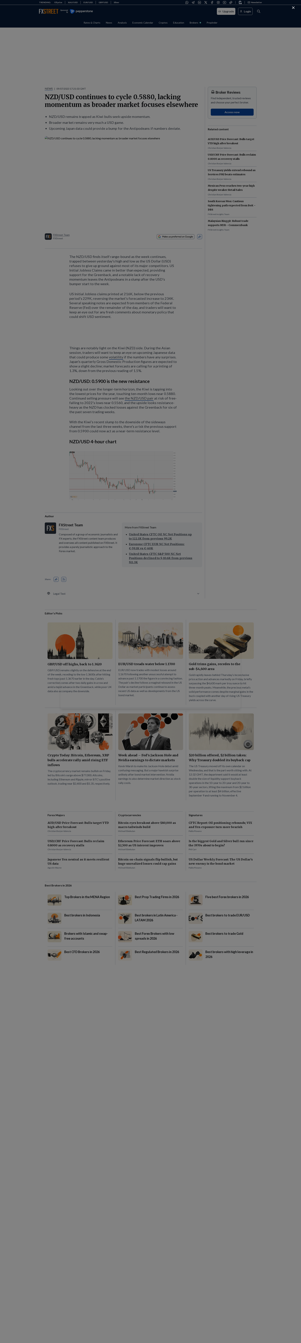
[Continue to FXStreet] (293, 7)
